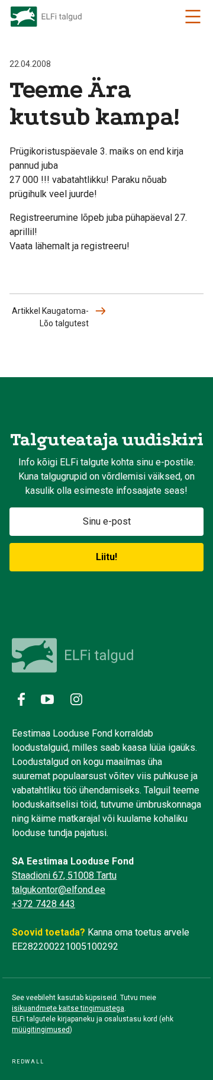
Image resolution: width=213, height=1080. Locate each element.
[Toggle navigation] (193, 16)
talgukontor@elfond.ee (58, 889)
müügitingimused (41, 1030)
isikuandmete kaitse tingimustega (68, 1008)
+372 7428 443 (43, 903)
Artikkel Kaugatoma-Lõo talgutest (50, 317)
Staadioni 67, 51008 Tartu (64, 875)
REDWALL (28, 1062)
